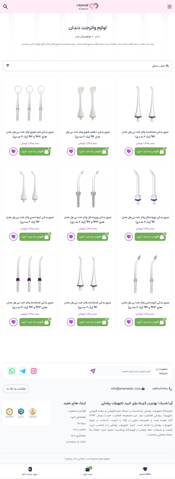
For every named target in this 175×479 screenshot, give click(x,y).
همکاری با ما (78, 435)
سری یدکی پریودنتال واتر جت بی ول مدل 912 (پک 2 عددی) (145, 219)
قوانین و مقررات (77, 411)
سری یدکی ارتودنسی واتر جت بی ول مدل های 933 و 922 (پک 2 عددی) (145, 305)
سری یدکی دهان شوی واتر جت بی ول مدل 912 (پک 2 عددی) (88, 134)
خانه (97, 36)
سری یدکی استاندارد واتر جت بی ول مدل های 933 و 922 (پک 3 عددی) (30, 305)
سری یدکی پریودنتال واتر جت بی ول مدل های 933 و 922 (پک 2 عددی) (87, 219)
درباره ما (81, 423)
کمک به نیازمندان (76, 442)
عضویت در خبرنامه (162, 371)
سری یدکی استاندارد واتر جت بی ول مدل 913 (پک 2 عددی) (145, 134)
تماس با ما (79, 429)
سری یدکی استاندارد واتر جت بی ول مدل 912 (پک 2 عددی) (87, 305)
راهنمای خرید (78, 417)
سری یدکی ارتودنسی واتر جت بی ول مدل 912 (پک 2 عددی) (30, 219)
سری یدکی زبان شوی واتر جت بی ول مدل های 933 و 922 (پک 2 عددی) (30, 134)
